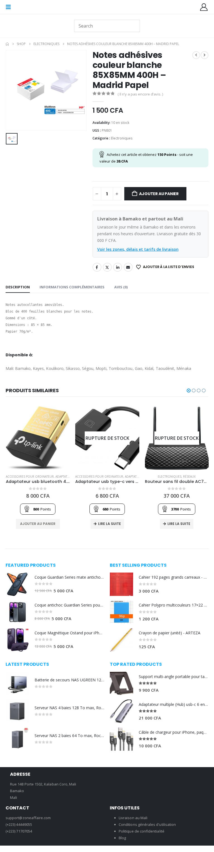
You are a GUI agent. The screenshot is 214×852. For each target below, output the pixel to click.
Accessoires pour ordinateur (30, 476)
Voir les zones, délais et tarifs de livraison (138, 249)
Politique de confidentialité (141, 831)
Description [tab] (18, 286)
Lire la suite (109, 523)
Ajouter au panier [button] (37, 523)
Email (128, 267)
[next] (204, 55)
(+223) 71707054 (19, 831)
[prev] (196, 55)
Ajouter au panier (158, 194)
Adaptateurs (65, 476)
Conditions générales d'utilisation (147, 824)
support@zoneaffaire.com (28, 817)
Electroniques (122, 138)
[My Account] (204, 7)
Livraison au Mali (133, 817)
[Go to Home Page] (7, 44)
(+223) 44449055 (19, 824)
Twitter (107, 267)
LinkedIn (117, 267)
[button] (10, 7)
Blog (122, 837)
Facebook (97, 267)
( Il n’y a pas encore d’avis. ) (140, 94)
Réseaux (189, 476)
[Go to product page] (38, 438)
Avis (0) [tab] (121, 286)
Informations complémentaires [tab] (72, 286)
